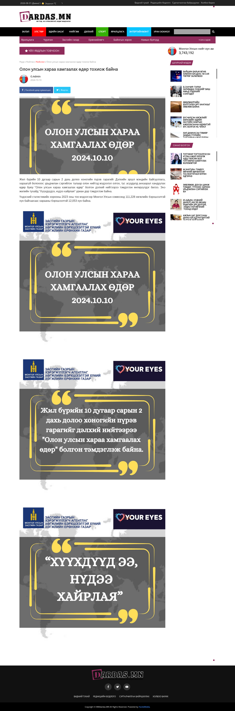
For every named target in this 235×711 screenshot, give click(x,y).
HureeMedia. (144, 706)
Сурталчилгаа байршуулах (185, 2)
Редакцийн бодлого (160, 2)
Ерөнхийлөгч (96, 39)
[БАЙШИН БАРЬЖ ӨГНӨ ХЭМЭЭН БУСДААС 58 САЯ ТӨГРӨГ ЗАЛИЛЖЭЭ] (190, 80)
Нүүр (21, 61)
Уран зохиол (162, 31)
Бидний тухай (142, 2)
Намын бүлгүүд (150, 39)
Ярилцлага (117, 31)
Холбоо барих (208, 2)
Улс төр (39, 31)
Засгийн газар (70, 39)
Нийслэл (40, 61)
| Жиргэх (63, 90)
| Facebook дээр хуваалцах (37, 90)
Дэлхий (88, 31)
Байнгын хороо (123, 39)
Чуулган (48, 39)
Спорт (102, 31)
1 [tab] (214, 6)
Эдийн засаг (56, 31)
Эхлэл (25, 31)
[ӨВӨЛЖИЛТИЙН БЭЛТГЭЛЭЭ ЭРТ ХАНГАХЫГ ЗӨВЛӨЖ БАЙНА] (190, 111)
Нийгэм (74, 31)
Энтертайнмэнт (139, 31)
